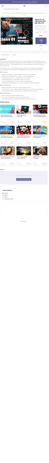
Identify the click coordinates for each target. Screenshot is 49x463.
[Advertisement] (11, 211)
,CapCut (11, 198)
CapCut (13, 16)
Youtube (6, 193)
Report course (24, 221)
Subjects (3, 16)
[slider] (1, 121)
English (5, 195)
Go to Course (41, 40)
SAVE (41, 45)
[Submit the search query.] (3, 8)
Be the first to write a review (23, 179)
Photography (8, 16)
